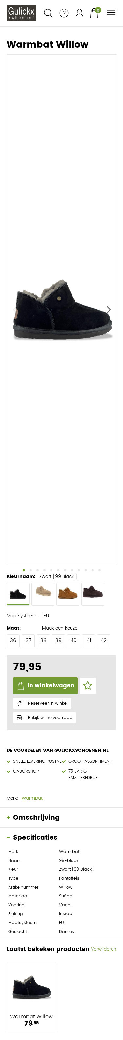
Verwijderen (103, 949)
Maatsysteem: (22, 616)
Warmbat (32, 798)
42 (104, 640)
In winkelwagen (51, 685)
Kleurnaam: (21, 576)
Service (64, 13)
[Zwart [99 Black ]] (18, 594)
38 (43, 640)
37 (28, 640)
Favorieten (87, 685)
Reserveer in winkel (48, 703)
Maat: (14, 628)
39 (58, 640)
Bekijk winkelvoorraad (50, 718)
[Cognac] (67, 594)
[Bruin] (92, 594)
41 (89, 640)
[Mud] (42, 594)
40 (73, 640)
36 (13, 640)
